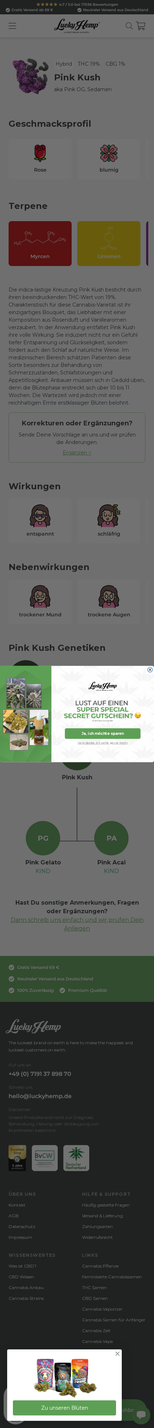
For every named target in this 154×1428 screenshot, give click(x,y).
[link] (64, 1379)
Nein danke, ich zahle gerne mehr (102, 743)
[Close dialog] (150, 669)
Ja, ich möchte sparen (103, 733)
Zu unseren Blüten (64, 1408)
